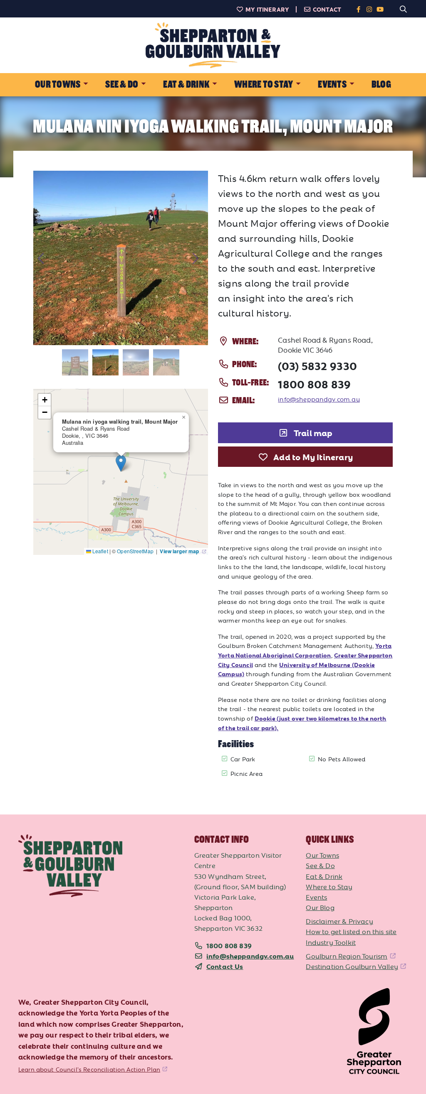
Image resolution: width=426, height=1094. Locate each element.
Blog (381, 84)
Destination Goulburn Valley (352, 966)
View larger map (180, 551)
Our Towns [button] (57, 84)
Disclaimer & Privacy (339, 920)
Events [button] (332, 84)
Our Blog (320, 907)
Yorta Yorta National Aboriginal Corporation (304, 650)
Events (316, 896)
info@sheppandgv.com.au (319, 399)
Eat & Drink (324, 876)
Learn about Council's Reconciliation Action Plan (89, 1069)
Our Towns (322, 854)
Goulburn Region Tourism (346, 955)
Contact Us (224, 966)
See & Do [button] (121, 84)
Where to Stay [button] (263, 84)
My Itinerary (267, 9)
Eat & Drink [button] (186, 84)
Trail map (312, 432)
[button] (121, 463)
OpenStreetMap (136, 550)
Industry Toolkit (331, 942)
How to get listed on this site (351, 931)
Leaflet (99, 550)
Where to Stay (329, 886)
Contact (327, 9)
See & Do (320, 865)
